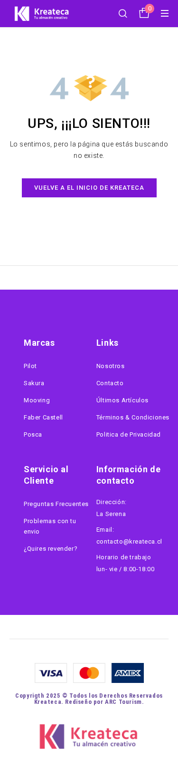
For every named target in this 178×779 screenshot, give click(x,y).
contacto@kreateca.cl (129, 541)
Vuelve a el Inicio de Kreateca (89, 187)
